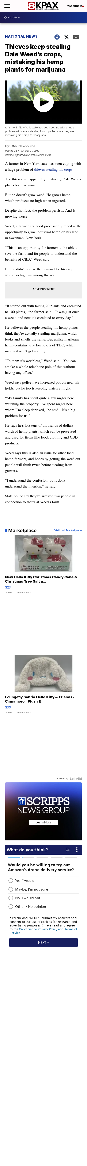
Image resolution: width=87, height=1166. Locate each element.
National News (21, 36)
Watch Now (74, 6)
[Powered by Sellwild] (76, 778)
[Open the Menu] (7, 6)
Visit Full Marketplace (68, 530)
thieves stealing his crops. (53, 169)
